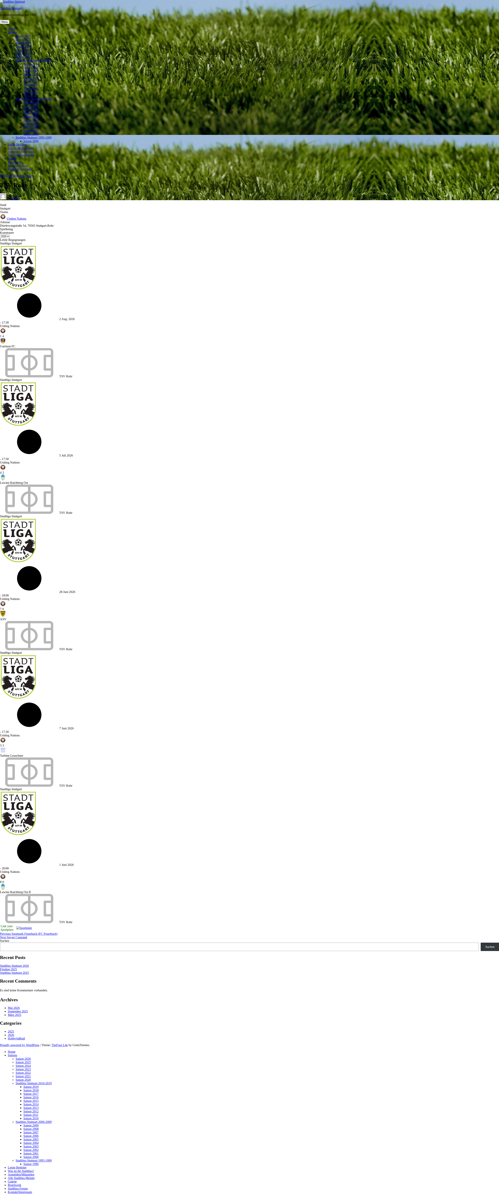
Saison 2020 (23, 56)
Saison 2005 (31, 116)
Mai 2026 (14, 1007)
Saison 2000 (31, 134)
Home (11, 28)
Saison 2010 (31, 95)
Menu (5, 21)
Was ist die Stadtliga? (21, 148)
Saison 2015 (31, 78)
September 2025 (18, 1011)
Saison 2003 (31, 123)
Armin (15, 198)
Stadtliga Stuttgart (11, 8)
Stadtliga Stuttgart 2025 (14, 972)
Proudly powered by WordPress (19, 1045)
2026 (11, 1035)
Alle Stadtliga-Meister (21, 155)
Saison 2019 (31, 63)
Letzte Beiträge (17, 144)
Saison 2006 (31, 113)
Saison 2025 (23, 39)
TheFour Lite (59, 1045)
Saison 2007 (31, 109)
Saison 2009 (31, 102)
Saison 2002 (31, 127)
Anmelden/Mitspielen (21, 151)
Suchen (4, 940)
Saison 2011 (30, 92)
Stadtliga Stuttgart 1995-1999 (34, 137)
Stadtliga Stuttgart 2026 (14, 965)
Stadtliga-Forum (18, 165)
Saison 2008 (31, 106)
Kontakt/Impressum (20, 169)
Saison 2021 (23, 53)
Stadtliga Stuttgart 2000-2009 (34, 99)
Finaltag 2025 (8, 969)
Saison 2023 (23, 46)
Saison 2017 (31, 71)
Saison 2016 (31, 74)
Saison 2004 (31, 120)
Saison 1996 (31, 141)
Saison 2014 (31, 81)
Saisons (12, 32)
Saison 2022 (23, 49)
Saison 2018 (31, 67)
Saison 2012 (31, 88)
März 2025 (14, 1015)
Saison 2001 (31, 130)
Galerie (12, 158)
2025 (11, 1031)
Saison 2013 (31, 85)
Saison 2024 (23, 42)
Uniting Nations (16, 218)
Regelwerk (14, 162)
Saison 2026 (23, 35)
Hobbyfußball (16, 1038)
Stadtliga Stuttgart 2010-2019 (34, 60)
